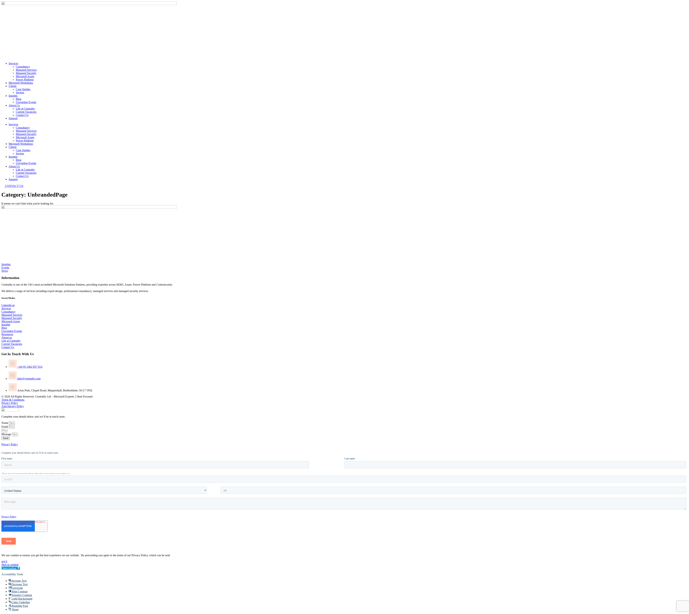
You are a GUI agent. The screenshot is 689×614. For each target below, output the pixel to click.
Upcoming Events (26, 102)
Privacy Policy (9, 444)
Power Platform (25, 79)
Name (5, 422)
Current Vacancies (26, 111)
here (173, 555)
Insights (13, 95)
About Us (14, 105)
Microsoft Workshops (21, 82)
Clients (13, 86)
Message (6, 434)
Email (5, 426)
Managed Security (26, 73)
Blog (18, 98)
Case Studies (23, 89)
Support (13, 118)
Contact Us (22, 115)
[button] (10, 568)
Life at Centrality (25, 108)
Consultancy (23, 66)
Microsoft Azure (25, 76)
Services (13, 63)
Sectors (20, 92)
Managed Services (26, 69)
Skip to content (9, 564)
